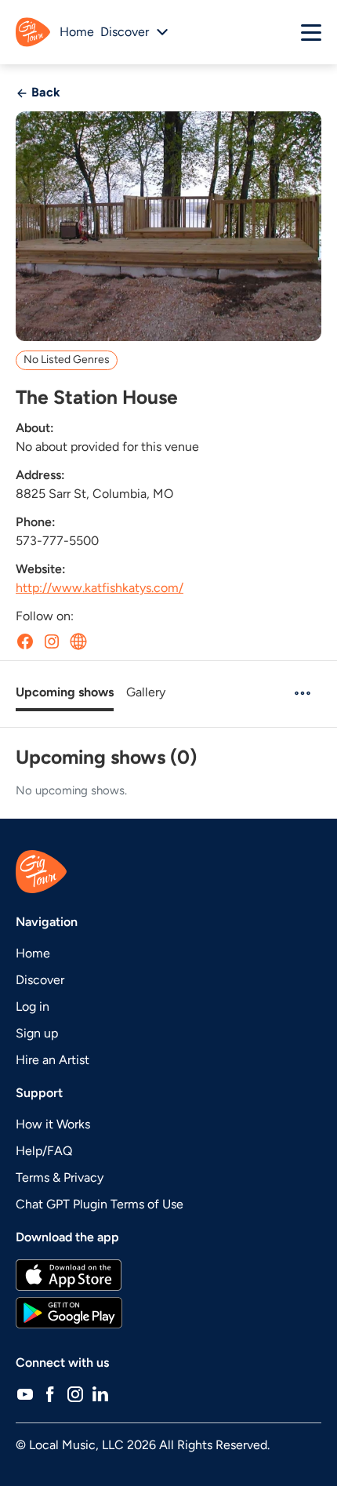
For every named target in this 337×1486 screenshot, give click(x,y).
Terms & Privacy (59, 1177)
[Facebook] (50, 1394)
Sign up (37, 1033)
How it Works (53, 1124)
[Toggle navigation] (311, 32)
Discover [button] (124, 31)
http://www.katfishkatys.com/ (99, 587)
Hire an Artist (52, 1059)
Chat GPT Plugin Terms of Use (99, 1204)
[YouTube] (25, 1394)
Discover (40, 979)
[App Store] (168, 1275)
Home (77, 31)
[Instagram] (75, 1394)
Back (44, 92)
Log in (32, 1006)
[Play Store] (168, 1312)
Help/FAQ (44, 1150)
